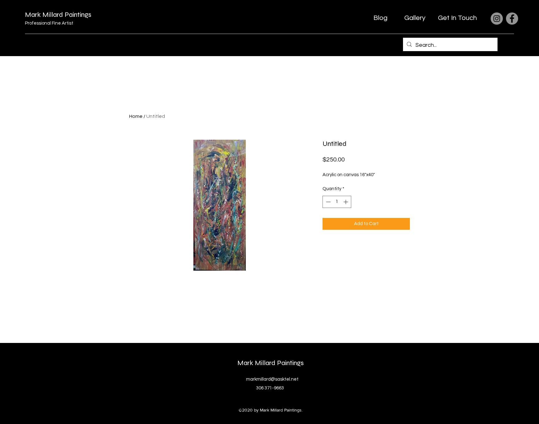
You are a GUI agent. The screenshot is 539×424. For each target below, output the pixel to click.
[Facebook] (512, 18)
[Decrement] (327, 202)
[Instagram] (497, 18)
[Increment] (346, 202)
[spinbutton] (337, 202)
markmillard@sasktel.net (272, 379)
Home (136, 116)
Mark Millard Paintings (58, 15)
